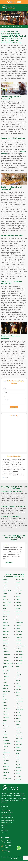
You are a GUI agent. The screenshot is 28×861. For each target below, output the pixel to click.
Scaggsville (18, 724)
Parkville (18, 680)
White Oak (18, 776)
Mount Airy (18, 648)
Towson (17, 753)
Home (2, 26)
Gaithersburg (6, 752)
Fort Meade (6, 740)
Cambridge (6, 651)
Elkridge (5, 720)
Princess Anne (19, 698)
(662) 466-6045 (8, 842)
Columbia (5, 694)
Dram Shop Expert (7, 822)
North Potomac (19, 660)
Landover (18, 608)
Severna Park (19, 732)
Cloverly (5, 682)
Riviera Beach (19, 709)
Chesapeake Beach (8, 663)
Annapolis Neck (7, 590)
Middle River (19, 637)
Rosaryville (18, 715)
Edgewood (5, 714)
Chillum (5, 673)
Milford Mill (18, 640)
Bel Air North (6, 611)
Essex (4, 728)
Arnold (4, 596)
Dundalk (5, 705)
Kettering (18, 596)
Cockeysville (6, 685)
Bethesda (5, 622)
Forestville (5, 737)
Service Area (5, 832)
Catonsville (6, 660)
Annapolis (5, 587)
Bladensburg (6, 625)
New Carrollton (19, 651)
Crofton (5, 697)
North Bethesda (19, 654)
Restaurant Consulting (8, 820)
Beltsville (5, 616)
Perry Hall (18, 689)
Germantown (6, 755)
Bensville (5, 619)
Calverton (5, 648)
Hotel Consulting (6, 815)
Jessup (17, 587)
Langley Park (19, 611)
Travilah (18, 756)
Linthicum (18, 625)
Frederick (5, 746)
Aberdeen (5, 579)
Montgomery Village (21, 645)
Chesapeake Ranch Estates (8, 667)
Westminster (19, 767)
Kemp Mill (18, 593)
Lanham (18, 614)
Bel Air (4, 608)
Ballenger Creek (7, 602)
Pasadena (18, 686)
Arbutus (7, 26)
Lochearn (18, 628)
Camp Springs (6, 654)
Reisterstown (19, 706)
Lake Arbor (18, 602)
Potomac (18, 695)
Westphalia (18, 770)
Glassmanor (6, 757)
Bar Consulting (6, 810)
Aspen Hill (5, 599)
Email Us (6, 847)
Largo (17, 616)
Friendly (5, 749)
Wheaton (18, 773)
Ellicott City (6, 726)
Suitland (18, 741)
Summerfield (19, 744)
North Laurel (19, 657)
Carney (5, 657)
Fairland (5, 731)
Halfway (5, 775)
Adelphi (5, 585)
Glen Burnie (6, 760)
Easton (4, 711)
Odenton (18, 666)
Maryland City (19, 631)
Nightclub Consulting (7, 817)
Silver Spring (19, 735)
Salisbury (18, 721)
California (5, 645)
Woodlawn (18, 779)
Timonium (18, 750)
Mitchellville (19, 643)
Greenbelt (5, 769)
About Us (4, 825)
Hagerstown (6, 772)
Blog (3, 827)
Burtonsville (6, 643)
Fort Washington (7, 743)
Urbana (17, 759)
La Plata (18, 599)
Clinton (5, 679)
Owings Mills (19, 674)
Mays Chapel (19, 634)
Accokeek (5, 582)
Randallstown (19, 701)
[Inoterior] (8, 7)
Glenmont (5, 763)
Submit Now (14, 407)
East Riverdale (6, 708)
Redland (18, 703)
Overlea (18, 672)
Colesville (5, 688)
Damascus (5, 702)
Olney (17, 669)
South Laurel (19, 738)
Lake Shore (18, 605)
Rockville (18, 712)
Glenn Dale (6, 766)
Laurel (17, 619)
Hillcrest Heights (20, 579)
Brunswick (5, 640)
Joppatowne (19, 590)
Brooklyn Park (6, 637)
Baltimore (5, 605)
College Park (6, 691)
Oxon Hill (18, 677)
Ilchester (18, 585)
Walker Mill (18, 764)
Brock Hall (5, 634)
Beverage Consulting (7, 812)
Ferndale (5, 734)
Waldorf (17, 761)
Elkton (4, 723)
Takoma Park (19, 747)
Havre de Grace (7, 778)
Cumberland (6, 699)
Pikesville (18, 692)
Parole (17, 683)
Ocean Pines (19, 663)
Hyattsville (18, 582)
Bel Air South (6, 614)
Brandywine (6, 631)
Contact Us (5, 830)
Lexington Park (19, 622)
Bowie (4, 628)
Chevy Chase (6, 670)
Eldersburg (5, 717)
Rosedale (18, 718)
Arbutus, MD (7, 851)
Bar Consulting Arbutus (16, 26)
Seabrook (18, 727)
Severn (17, 730)
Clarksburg (5, 676)
